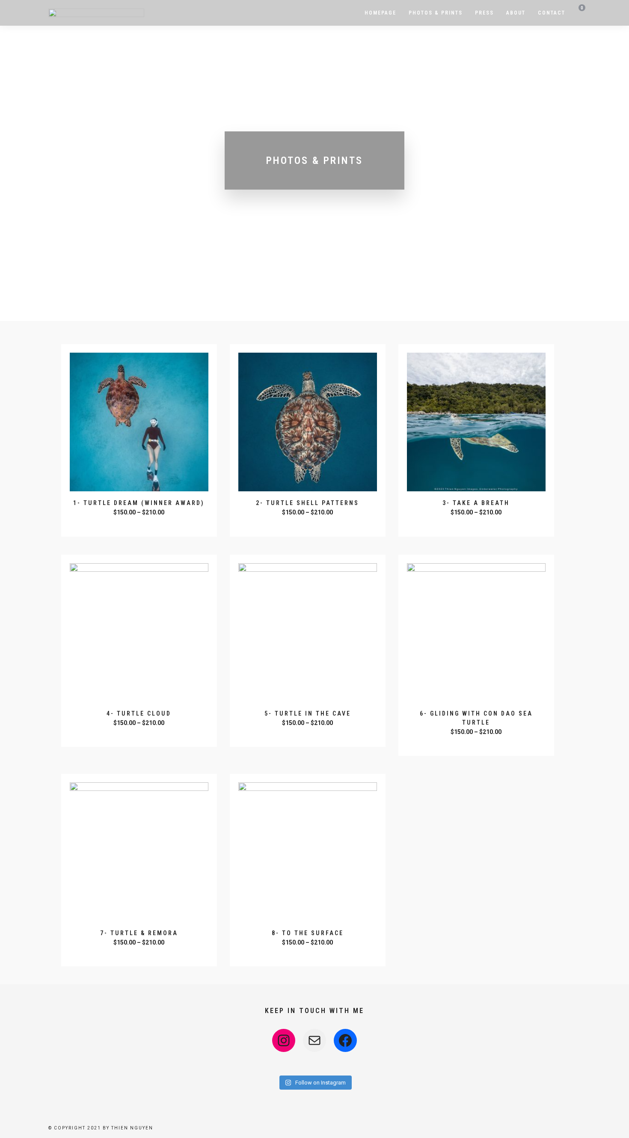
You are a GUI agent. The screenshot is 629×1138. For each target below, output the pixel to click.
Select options (140, 524)
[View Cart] (579, 13)
